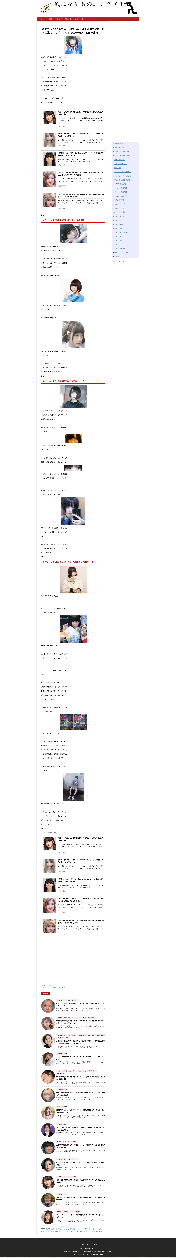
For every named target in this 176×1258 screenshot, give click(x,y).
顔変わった (49, 987)
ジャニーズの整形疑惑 (121, 196)
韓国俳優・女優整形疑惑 (122, 180)
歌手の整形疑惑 (119, 200)
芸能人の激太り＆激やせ (122, 232)
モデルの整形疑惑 (119, 160)
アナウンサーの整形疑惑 (122, 152)
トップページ (42, 19)
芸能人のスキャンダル (121, 240)
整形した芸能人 (119, 228)
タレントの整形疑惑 (120, 188)
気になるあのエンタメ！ (88, 1248)
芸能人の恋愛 (68, 19)
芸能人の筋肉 (118, 224)
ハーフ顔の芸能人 (119, 212)
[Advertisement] (73, 964)
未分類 (116, 256)
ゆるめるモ (62, 987)
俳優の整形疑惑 (119, 148)
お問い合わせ (79, 19)
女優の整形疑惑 (118, 144)
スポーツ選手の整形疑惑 (122, 156)
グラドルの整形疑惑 (120, 164)
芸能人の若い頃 (119, 216)
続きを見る (62, 126)
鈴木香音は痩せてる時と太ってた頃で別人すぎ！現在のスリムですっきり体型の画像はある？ (75, 1231)
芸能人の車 (117, 168)
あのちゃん (56, 987)
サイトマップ (94, 1244)
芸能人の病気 (118, 236)
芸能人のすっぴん (119, 208)
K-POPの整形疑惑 (120, 184)
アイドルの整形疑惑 (48, 985)
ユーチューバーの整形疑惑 (122, 172)
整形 (44, 987)
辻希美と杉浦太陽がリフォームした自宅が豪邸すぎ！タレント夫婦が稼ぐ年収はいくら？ (73, 1229)
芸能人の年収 (118, 220)
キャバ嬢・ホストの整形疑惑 (123, 176)
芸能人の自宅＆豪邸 (120, 248)
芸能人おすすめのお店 (55, 19)
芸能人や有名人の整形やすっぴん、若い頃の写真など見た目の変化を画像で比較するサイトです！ (88, 1251)
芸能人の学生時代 (119, 204)
